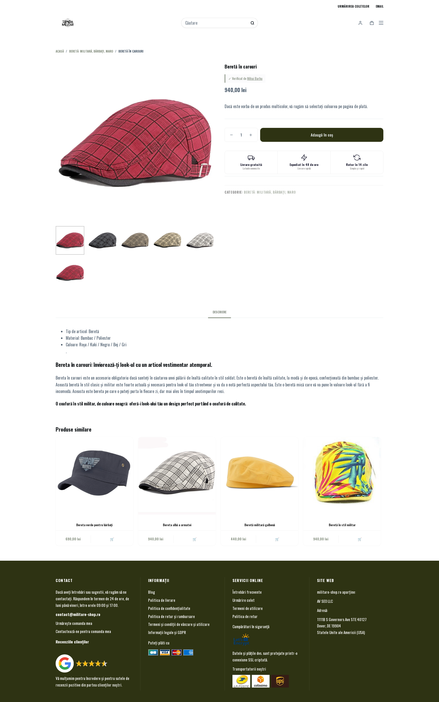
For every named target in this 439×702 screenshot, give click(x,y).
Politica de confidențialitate (169, 608)
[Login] (360, 23)
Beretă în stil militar (342, 525)
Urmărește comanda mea (74, 623)
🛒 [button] (195, 538)
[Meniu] (381, 23)
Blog (151, 592)
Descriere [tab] (219, 312)
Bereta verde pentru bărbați (94, 525)
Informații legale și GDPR (167, 632)
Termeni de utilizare (247, 608)
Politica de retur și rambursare (171, 616)
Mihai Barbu (254, 78)
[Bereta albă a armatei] (177, 476)
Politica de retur (245, 616)
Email (379, 6)
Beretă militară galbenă (259, 525)
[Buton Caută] (252, 23)
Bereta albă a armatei (177, 525)
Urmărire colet (243, 600)
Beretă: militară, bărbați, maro (270, 192)
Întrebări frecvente (247, 592)
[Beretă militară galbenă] (259, 476)
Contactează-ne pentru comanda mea (83, 631)
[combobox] (216, 23)
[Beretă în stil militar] (342, 476)
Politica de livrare (161, 600)
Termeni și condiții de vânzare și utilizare (179, 624)
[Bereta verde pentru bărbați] (94, 476)
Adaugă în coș (322, 135)
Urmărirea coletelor (353, 6)
